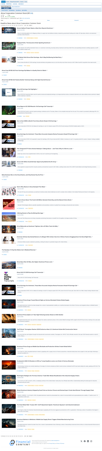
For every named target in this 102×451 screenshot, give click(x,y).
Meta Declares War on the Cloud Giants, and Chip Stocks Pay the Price (23, 175)
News (48, 20)
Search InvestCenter (15, 6)
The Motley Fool (21, 195)
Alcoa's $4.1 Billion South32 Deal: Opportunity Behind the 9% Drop (37, 161)
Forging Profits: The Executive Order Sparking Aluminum (34, 42)
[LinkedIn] (88, 443)
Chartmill (5, 75)
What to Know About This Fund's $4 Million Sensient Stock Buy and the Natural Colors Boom (45, 200)
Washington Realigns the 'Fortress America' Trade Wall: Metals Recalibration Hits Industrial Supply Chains (48, 375)
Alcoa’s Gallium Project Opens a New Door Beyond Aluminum (35, 28)
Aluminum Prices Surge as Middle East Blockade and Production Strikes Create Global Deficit (44, 346)
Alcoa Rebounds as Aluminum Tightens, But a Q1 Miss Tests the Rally (38, 226)
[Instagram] (91, 443)
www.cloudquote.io (55, 440)
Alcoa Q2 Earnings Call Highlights (27, 89)
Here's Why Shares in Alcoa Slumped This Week (31, 187)
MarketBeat (20, 52)
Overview (3, 3)
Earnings (28, 52)
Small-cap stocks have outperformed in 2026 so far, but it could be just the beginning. (38, 153)
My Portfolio (24, 10)
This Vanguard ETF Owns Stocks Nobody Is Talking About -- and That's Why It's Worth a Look (45, 148)
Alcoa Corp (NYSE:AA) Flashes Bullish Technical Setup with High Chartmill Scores (27, 80)
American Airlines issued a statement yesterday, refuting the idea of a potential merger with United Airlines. (43, 241)
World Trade (41, 385)
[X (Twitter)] (81, 443)
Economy (32, 52)
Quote (21, 20)
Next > (30, 25)
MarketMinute (21, 324)
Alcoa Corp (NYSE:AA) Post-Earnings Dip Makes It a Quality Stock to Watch (25, 70)
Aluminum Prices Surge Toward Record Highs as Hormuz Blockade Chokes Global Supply (43, 300)
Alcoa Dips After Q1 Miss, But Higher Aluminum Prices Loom (35, 262)
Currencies (15, 3)
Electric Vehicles (41, 414)
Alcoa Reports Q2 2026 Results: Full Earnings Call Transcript (35, 106)
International (20, 3)
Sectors (21, 1)
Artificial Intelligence (31, 339)
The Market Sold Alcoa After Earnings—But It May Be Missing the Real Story (40, 57)
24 (27, 25)
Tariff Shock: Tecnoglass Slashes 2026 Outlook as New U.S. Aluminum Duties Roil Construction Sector (47, 329)
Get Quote (6, 8)
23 (25, 25)
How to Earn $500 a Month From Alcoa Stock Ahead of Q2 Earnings (37, 121)
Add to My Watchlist (26, 18)
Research (76, 20)
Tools (26, 1)
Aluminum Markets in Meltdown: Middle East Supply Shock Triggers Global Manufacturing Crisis (45, 419)
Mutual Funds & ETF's (14, 1)
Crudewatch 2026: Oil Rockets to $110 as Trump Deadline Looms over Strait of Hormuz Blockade (45, 361)
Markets (3, 1)
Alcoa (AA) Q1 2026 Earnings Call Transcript (30, 272)
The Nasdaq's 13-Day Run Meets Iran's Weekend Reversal (19, 250)
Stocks (7, 1)
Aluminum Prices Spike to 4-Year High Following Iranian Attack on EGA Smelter (40, 314)
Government (37, 52)
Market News (8, 3)
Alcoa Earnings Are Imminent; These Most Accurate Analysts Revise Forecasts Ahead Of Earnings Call (47, 134)
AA (31, 13)
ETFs (28, 356)
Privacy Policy (52, 443)
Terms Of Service (60, 443)
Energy (30, 195)
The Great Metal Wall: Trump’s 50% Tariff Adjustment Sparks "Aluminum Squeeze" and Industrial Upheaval (48, 405)
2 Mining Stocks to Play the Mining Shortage (30, 213)
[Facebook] (84, 443)
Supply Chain (31, 208)
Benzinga (20, 116)
